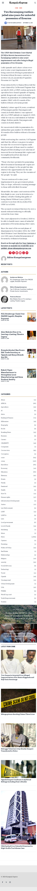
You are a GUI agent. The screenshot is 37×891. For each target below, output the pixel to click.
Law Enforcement (7, 508)
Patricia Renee (15, 297)
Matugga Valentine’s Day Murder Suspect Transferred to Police (17, 750)
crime (16, 8)
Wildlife (3, 591)
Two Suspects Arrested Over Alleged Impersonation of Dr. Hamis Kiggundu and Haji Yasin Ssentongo (17, 677)
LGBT (3, 512)
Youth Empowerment (8, 598)
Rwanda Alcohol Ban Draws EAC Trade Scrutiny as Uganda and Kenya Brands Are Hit (13, 353)
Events (3, 479)
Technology (5, 569)
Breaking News (6, 432)
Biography (4, 425)
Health (3, 490)
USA (2, 587)
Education (4, 472)
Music (3, 533)
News (20, 8)
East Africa (4, 465)
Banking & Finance (7, 418)
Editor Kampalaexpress (15, 22)
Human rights (5, 497)
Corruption (5, 454)
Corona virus (5, 450)
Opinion (4, 540)
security (3, 562)
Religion (3, 558)
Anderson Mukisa (16, 277)
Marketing (4, 530)
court (3, 457)
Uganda (3, 576)
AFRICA (3, 403)
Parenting (4, 544)
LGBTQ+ (4, 515)
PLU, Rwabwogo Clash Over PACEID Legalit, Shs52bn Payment (21, 280)
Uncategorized (6, 580)
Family (3, 483)
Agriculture (4, 407)
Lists (2, 519)
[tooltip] (10, 252)
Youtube (3, 602)
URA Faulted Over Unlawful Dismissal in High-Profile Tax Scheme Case (17, 847)
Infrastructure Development (10, 501)
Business (4, 436)
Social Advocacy (6, 566)
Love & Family (5, 526)
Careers (3, 439)
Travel (3, 573)
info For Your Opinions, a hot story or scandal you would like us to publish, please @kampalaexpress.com (18, 245)
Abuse (3, 400)
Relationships (5, 555)
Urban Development (7, 584)
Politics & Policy (6, 548)
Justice (3, 504)
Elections (4, 475)
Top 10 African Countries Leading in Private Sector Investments (21, 290)
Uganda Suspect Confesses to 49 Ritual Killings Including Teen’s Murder (16, 781)
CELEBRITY (5, 443)
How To (3, 493)
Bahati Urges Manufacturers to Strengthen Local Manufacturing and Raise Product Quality (12, 375)
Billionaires (4, 421)
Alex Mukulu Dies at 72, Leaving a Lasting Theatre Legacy (20, 300)
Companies (4, 447)
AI (1, 410)
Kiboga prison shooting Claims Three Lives (18, 714)
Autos (3, 414)
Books (3, 429)
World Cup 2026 (6, 594)
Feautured (4, 486)
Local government (7, 522)
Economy (4, 468)
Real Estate (4, 551)
